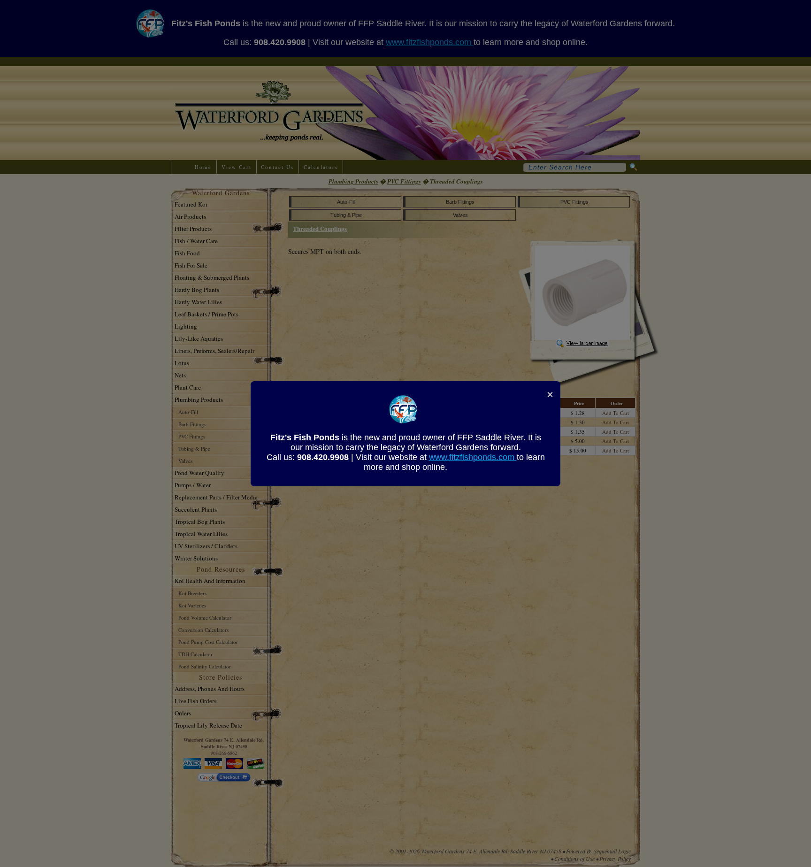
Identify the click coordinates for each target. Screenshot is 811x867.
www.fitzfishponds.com (473, 457)
